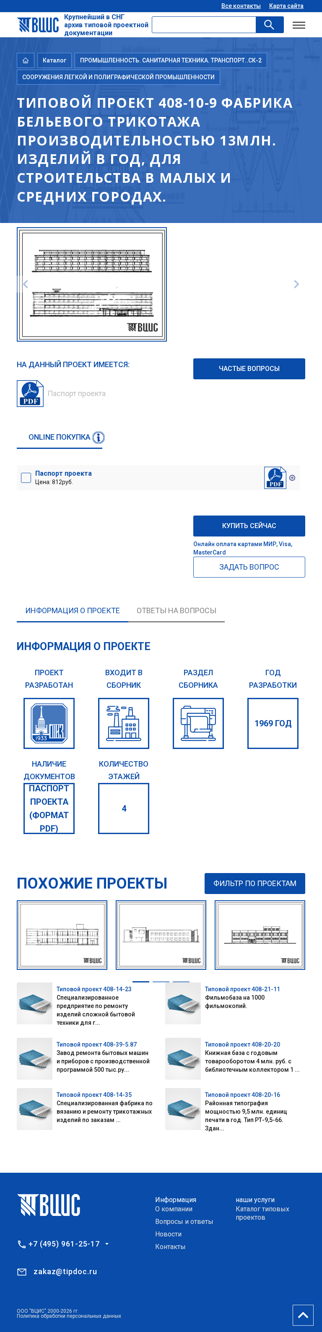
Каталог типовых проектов (262, 1213)
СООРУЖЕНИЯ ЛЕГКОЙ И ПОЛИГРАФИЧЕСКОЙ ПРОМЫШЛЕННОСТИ (118, 77)
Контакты (170, 1247)
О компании (173, 1209)
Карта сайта (286, 6)
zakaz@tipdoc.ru (65, 1271)
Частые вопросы (249, 369)
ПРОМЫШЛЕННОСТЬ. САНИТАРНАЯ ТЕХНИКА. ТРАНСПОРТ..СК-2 (171, 60)
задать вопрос (249, 566)
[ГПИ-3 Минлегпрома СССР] (49, 723)
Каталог (54, 60)
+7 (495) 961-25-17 (64, 1244)
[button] (140, 981)
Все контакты (241, 6)
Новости (168, 1234)
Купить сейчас (249, 526)
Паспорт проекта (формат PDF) (49, 808)
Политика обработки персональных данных (69, 1316)
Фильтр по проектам (254, 883)
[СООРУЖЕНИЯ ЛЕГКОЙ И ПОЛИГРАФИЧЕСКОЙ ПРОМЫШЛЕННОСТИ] (198, 723)
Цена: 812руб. (63, 477)
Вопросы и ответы (184, 1222)
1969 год (273, 723)
